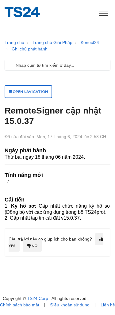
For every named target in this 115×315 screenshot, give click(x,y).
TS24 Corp (38, 298)
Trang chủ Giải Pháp (52, 42)
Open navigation (30, 91)
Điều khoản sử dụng (70, 304)
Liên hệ (108, 304)
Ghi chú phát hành (30, 48)
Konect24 (90, 42)
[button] (103, 12)
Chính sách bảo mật (19, 304)
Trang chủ (14, 42)
